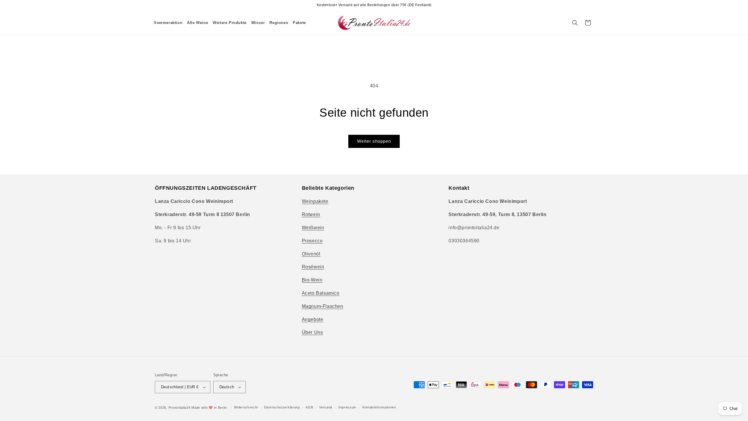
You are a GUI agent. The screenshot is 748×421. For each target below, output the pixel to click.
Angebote (312, 319)
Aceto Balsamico (321, 293)
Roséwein (313, 266)
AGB (309, 407)
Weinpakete (315, 201)
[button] (197, 22)
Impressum (347, 407)
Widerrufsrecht (246, 407)
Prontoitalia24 (180, 407)
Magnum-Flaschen (322, 306)
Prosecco (312, 240)
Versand (325, 407)
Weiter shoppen (374, 141)
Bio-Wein (312, 279)
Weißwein (313, 227)
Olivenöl (311, 253)
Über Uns (312, 332)
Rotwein (311, 214)
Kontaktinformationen (379, 407)
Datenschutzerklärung (282, 407)
